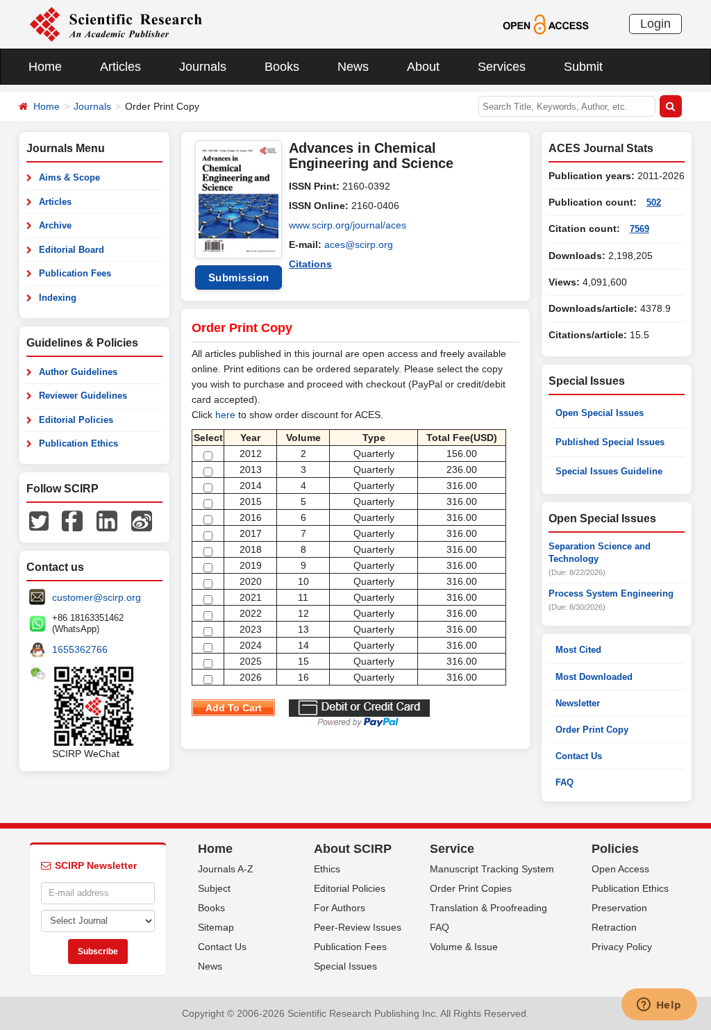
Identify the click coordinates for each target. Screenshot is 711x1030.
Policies (615, 849)
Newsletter (577, 703)
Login (655, 24)
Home (45, 67)
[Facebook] (72, 520)
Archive (55, 225)
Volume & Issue (464, 946)
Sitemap (216, 927)
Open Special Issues (599, 413)
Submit (583, 67)
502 (653, 202)
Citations (310, 263)
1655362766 (80, 649)
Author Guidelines (78, 372)
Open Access (620, 868)
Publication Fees (75, 273)
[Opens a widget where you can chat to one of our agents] (659, 1005)
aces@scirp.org (358, 244)
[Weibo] (141, 520)
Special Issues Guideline (608, 471)
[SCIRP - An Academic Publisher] (115, 23)
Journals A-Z (225, 868)
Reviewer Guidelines (83, 395)
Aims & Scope (69, 177)
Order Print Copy (591, 729)
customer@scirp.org (96, 597)
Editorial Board (71, 249)
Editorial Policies (76, 420)
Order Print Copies (471, 888)
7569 (639, 229)
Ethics (327, 868)
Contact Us (578, 756)
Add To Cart (234, 707)
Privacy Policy (622, 946)
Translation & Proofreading (488, 907)
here (225, 414)
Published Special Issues (609, 442)
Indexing (57, 297)
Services (502, 67)
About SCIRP (353, 849)
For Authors (339, 907)
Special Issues (345, 966)
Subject (214, 888)
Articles (120, 67)
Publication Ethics (78, 443)
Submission (238, 277)
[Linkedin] (107, 520)
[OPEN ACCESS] (545, 23)
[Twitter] (39, 520)
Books (282, 67)
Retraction (614, 927)
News (353, 67)
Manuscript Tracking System (492, 868)
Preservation (619, 907)
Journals (202, 67)
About (423, 67)
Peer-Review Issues (357, 927)
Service (452, 849)
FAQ (564, 782)
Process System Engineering (611, 593)
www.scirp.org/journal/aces (347, 225)
